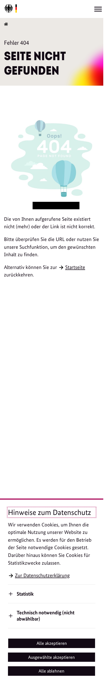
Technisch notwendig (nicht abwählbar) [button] (45, 616)
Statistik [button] (25, 594)
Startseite (75, 267)
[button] (51, 643)
